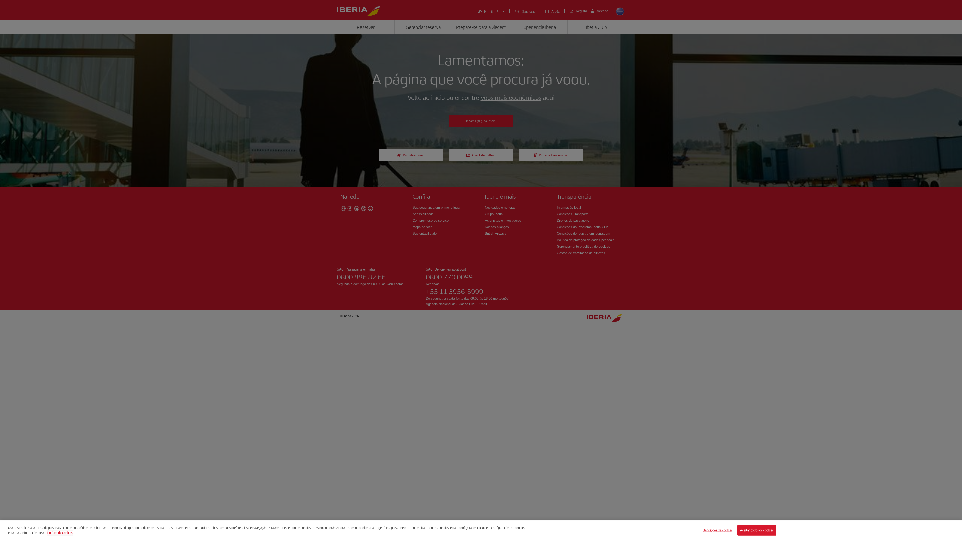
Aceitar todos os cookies (756, 530)
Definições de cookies (717, 530)
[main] (481, 530)
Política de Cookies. (60, 532)
